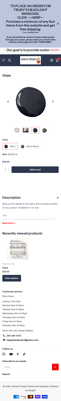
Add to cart (35, 169)
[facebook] (18, 354)
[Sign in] (51, 60)
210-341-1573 (14, 335)
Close (57, 24)
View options (11, 278)
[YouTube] (11, 354)
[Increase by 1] (9, 167)
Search (6, 374)
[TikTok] (24, 354)
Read (7, 223)
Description (11, 198)
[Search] (9, 60)
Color (5, 139)
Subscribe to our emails (14, 361)
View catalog (4, 60)
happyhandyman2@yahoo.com (22, 340)
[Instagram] (3, 354)
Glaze (5, 267)
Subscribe (55, 367)
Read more (54, 50)
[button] (8, 101)
